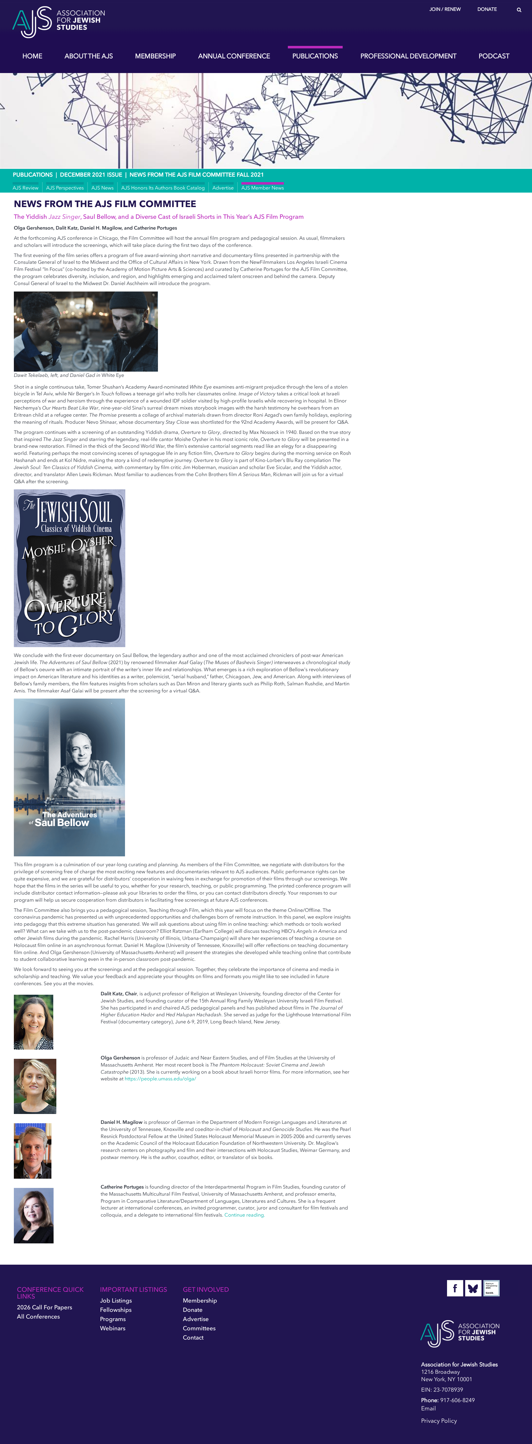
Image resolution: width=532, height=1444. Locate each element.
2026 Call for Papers (44, 1307)
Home (32, 56)
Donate (487, 9)
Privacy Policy (439, 1420)
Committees (199, 1328)
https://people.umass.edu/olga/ (160, 1078)
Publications (315, 56)
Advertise (223, 188)
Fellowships (115, 1309)
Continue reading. (244, 1215)
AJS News (102, 188)
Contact (193, 1337)
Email (428, 1408)
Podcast (494, 56)
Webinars (112, 1328)
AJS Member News (262, 188)
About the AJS (89, 56)
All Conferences (38, 1316)
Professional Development (409, 56)
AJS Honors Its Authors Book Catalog (163, 188)
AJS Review (25, 188)
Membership (155, 56)
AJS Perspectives (65, 188)
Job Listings (116, 1300)
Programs (113, 1319)
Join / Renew (445, 9)
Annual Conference (234, 56)
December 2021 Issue (91, 174)
